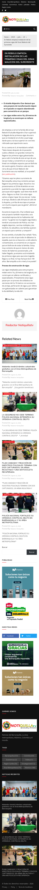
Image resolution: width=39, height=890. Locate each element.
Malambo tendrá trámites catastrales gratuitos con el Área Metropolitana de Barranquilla (19, 368)
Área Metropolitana (13, 2)
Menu (7, 29)
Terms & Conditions (26, 887)
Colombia (5, 4)
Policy (13, 887)
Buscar (4, 547)
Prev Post (10, 299)
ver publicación (9, 174)
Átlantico (23, 2)
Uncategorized (28, 764)
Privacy (4, 887)
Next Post (28, 299)
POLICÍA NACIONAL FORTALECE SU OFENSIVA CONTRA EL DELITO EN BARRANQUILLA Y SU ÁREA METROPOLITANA (17, 519)
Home (4, 2)
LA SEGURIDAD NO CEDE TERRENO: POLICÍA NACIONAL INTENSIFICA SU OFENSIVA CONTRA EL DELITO (18, 417)
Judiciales (26, 4)
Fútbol (20, 4)
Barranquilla (31, 2)
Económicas (13, 4)
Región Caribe (6, 7)
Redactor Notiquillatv (17, 96)
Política (33, 4)
